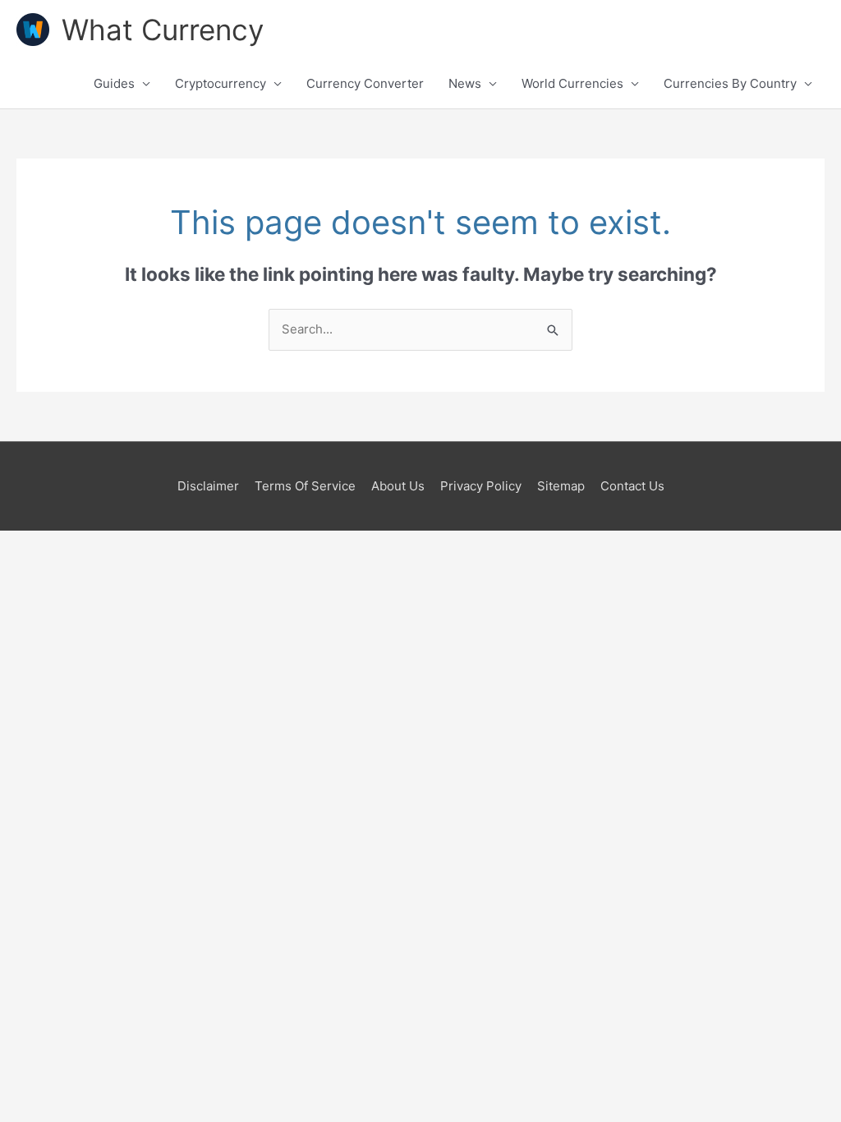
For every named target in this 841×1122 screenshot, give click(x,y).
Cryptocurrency (220, 83)
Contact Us (632, 486)
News (464, 83)
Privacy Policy (481, 486)
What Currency (163, 29)
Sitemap (561, 486)
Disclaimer (208, 486)
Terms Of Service (305, 486)
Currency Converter (365, 83)
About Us (398, 486)
